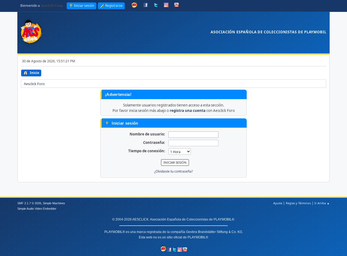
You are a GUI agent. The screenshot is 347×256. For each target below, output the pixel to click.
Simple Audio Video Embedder (36, 208)
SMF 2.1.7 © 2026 (29, 203)
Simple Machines (54, 203)
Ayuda (277, 203)
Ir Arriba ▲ (322, 203)
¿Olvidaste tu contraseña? (173, 171)
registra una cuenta (187, 110)
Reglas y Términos (298, 203)
